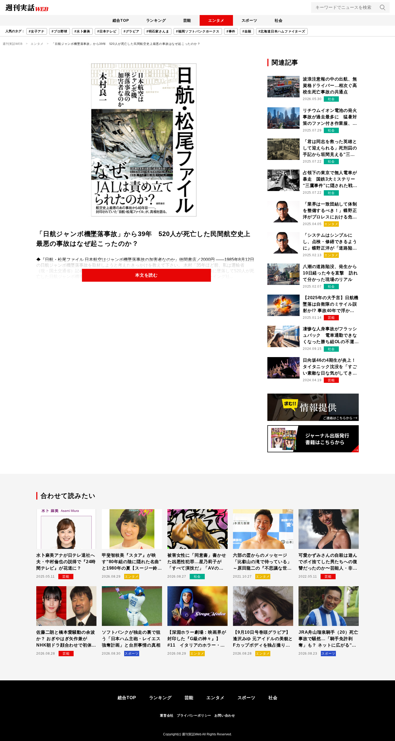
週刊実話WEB (13, 43)
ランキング (156, 20)
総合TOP (121, 20)
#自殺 (246, 31)
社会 (279, 20)
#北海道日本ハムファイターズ (281, 31)
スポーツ (249, 20)
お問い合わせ (224, 715)
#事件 (231, 31)
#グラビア (131, 31)
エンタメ (216, 20)
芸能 (187, 20)
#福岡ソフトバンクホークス (197, 31)
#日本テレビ (107, 31)
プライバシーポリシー (194, 715)
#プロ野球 (59, 31)
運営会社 (167, 715)
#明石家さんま (157, 31)
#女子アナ (37, 31)
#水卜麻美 (82, 31)
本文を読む (146, 275)
